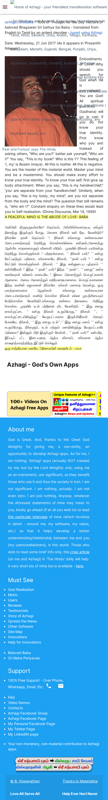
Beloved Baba (19, 653)
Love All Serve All (25, 793)
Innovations (17, 637)
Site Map (15, 631)
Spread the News (22, 621)
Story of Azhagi (20, 616)
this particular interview (27, 517)
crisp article (79, 552)
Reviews (15, 605)
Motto (13, 595)
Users (12, 600)
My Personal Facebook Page (31, 724)
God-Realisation (21, 589)
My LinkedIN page (23, 734)
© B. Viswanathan (25, 781)
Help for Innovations (24, 642)
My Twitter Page (21, 729)
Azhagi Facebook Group (28, 713)
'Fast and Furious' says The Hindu (29, 149)
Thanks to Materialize (80, 781)
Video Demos (19, 702)
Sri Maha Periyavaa (24, 658)
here (79, 566)
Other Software (20, 626)
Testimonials (18, 610)
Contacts (15, 708)
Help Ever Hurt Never (80, 793)
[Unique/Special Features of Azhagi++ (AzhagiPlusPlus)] (74, 415)
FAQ (11, 697)
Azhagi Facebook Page (27, 718)
